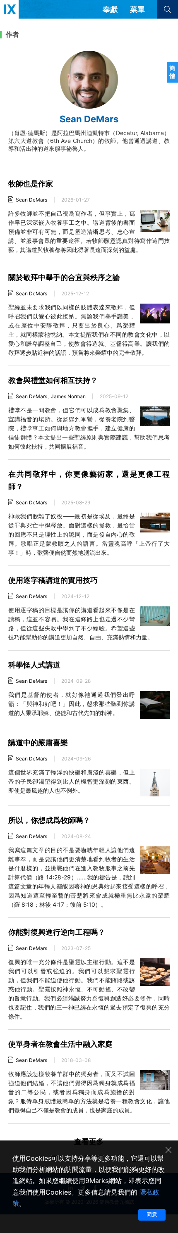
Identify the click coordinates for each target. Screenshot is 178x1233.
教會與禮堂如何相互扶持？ (53, 380)
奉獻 (110, 9)
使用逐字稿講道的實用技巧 (53, 580)
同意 (152, 1214)
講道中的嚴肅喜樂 (38, 742)
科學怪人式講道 (34, 664)
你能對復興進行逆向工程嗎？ (56, 932)
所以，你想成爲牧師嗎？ (49, 820)
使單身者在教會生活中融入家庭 (60, 1044)
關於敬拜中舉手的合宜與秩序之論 (64, 277)
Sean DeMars (31, 200)
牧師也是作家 (30, 183)
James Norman (68, 396)
